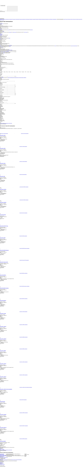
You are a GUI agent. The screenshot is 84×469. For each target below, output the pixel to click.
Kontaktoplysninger (5, 457)
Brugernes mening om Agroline (14, 459)
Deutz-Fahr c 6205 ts (3, 363)
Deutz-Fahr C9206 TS (3, 427)
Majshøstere (31, 19)
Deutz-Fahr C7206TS (3, 189)
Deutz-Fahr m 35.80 (3, 313)
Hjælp (2, 457)
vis (0, 122)
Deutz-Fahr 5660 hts (3, 300)
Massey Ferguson (79, 19)
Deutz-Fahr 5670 (2, 401)
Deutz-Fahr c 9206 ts (3, 326)
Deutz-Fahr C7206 (2, 135)
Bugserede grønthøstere (22, 19)
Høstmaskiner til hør (47, 19)
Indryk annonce (2, 156)
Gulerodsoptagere (27, 19)
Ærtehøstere (40, 19)
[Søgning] (12, 8)
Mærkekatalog (20, 459)
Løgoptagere (34, 19)
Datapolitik (6, 459)
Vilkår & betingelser (2, 459)
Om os (1, 457)
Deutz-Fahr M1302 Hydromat (4, 250)
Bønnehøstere (43, 19)
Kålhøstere (51, 19)
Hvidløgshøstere (55, 19)
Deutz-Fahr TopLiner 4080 (3, 455)
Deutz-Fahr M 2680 (3, 441)
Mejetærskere (7, 19)
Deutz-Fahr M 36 (2, 454)
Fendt (67, 19)
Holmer (71, 19)
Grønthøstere (10, 19)
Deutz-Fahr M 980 (2, 456)
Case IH (64, 19)
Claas (66, 19)
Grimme (69, 19)
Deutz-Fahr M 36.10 (3, 214)
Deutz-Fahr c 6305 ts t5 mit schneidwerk (6, 389)
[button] (42, 15)
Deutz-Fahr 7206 (2, 176)
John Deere (73, 19)
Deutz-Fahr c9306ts (3, 350)
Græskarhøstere (17, 19)
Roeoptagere (13, 19)
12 (2, 449)
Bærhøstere (37, 19)
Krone (76, 19)
